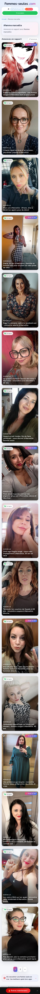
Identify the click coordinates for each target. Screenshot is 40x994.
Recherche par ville (18, 9)
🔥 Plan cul (29, 9)
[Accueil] (8, 9)
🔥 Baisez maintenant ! (18, 990)
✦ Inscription (20, 13)
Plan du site (29, 987)
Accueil (4, 19)
